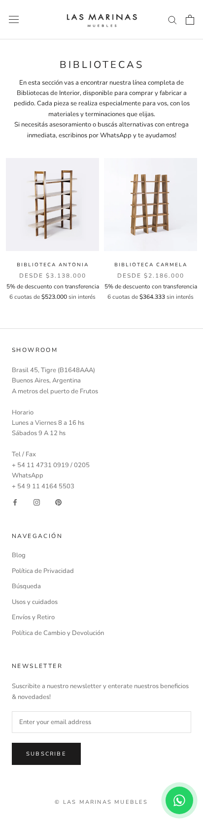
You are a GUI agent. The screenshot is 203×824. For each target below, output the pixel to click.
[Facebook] (15, 502)
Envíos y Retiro (33, 617)
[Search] (172, 19)
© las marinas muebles (101, 802)
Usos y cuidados (35, 602)
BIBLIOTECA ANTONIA (53, 264)
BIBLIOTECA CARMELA (150, 264)
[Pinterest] (58, 502)
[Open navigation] (14, 19)
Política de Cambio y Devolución (58, 633)
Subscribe (46, 754)
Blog (19, 555)
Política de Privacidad (43, 571)
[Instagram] (37, 502)
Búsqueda (26, 586)
